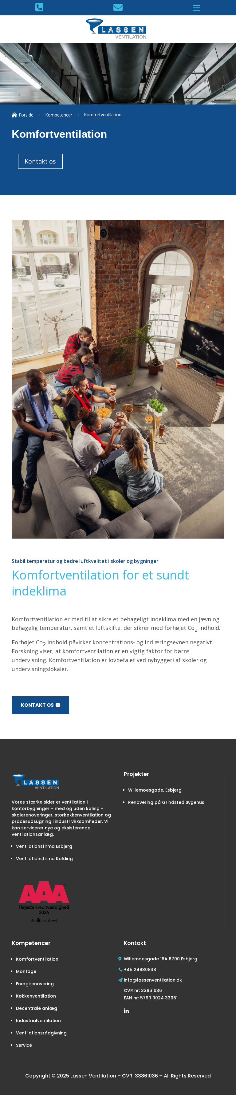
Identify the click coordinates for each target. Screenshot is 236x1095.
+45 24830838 (140, 970)
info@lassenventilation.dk (153, 980)
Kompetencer (58, 115)
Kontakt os (37, 705)
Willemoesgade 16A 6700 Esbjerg (160, 959)
